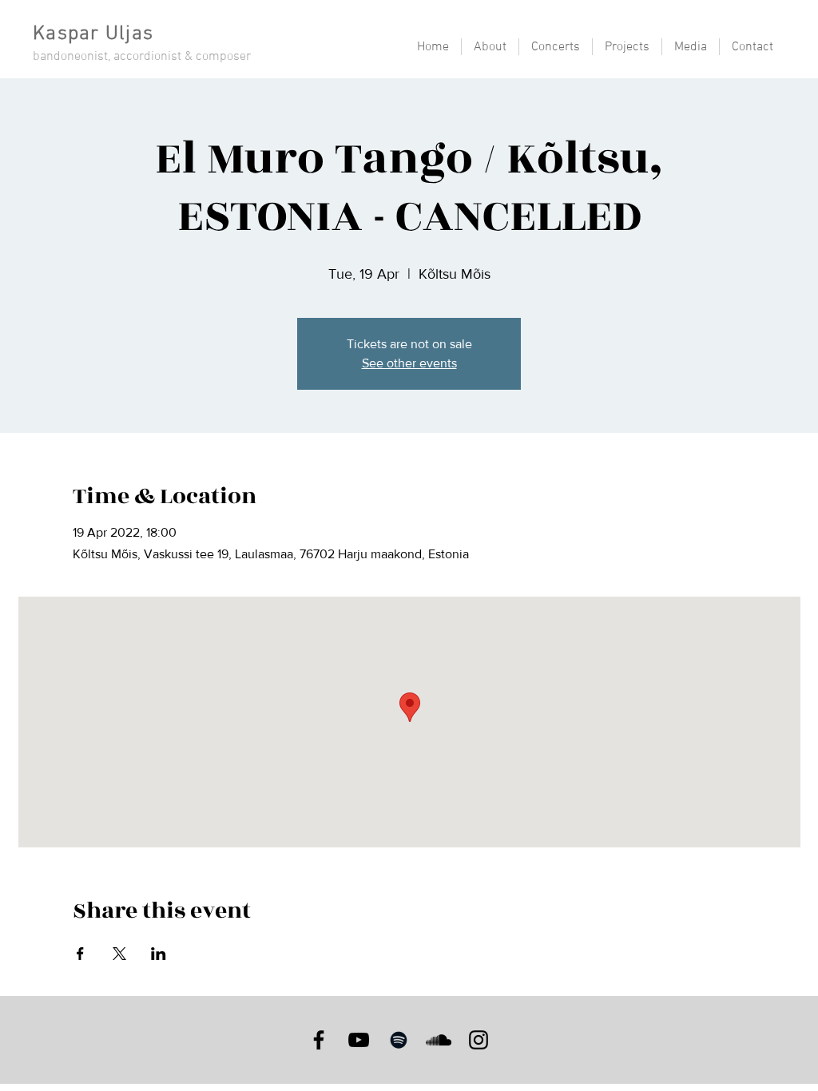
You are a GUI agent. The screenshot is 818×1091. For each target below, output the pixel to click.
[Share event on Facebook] (80, 953)
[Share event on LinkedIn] (158, 953)
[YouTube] (358, 1040)
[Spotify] (398, 1040)
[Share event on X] (119, 953)
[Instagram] (478, 1040)
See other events (409, 363)
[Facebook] (319, 1040)
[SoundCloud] (438, 1040)
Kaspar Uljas (93, 34)
